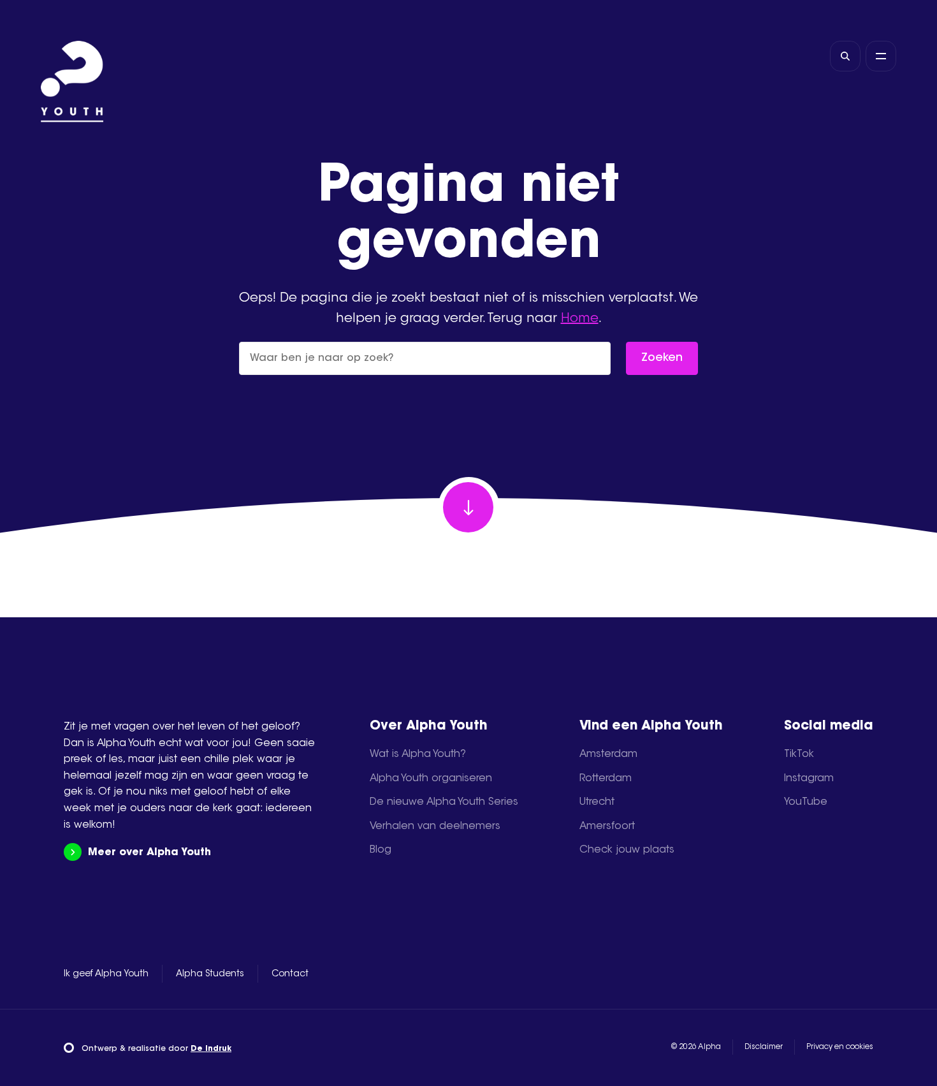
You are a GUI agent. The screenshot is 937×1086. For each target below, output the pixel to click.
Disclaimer (764, 1047)
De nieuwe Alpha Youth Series (444, 802)
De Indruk (211, 1049)
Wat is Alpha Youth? (418, 754)
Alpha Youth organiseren (431, 779)
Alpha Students (210, 974)
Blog (380, 850)
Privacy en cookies (839, 1047)
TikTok (799, 754)
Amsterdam (608, 754)
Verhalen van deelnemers (435, 826)
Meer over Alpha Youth (149, 853)
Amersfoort (607, 826)
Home (580, 318)
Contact (290, 974)
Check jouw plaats (626, 850)
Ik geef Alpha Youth (106, 974)
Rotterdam (605, 779)
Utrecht (596, 802)
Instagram (809, 779)
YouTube (805, 802)
